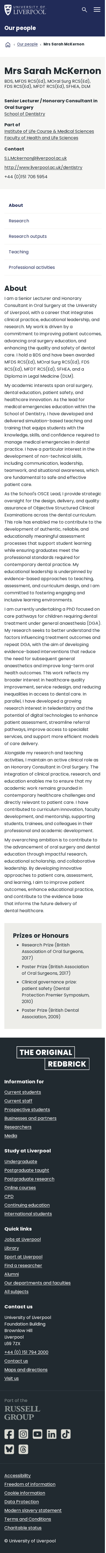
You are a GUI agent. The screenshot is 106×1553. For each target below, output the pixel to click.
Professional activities (32, 267)
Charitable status (23, 1528)
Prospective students (27, 1109)
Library (11, 1248)
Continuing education (27, 1205)
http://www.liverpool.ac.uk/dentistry (43, 167)
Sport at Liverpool (23, 1257)
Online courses (20, 1188)
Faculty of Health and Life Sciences (41, 138)
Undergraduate (20, 1161)
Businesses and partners (30, 1118)
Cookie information (24, 1493)
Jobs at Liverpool (22, 1239)
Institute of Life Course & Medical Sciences (49, 131)
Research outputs (28, 236)
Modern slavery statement (33, 1510)
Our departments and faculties (37, 1283)
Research (19, 221)
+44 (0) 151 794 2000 (26, 1352)
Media (10, 1136)
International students (28, 1214)
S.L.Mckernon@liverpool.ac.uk (35, 158)
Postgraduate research (29, 1179)
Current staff (18, 1101)
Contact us (16, 1361)
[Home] (40, 9)
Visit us (11, 1378)
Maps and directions (26, 1370)
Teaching (19, 252)
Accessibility (17, 1475)
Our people (20, 28)
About (16, 205)
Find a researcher (23, 1265)
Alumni (11, 1274)
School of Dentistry (24, 114)
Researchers (18, 1127)
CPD (9, 1196)
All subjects (16, 1291)
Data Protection (21, 1502)
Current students (22, 1092)
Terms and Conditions (27, 1519)
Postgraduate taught (26, 1170)
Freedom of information (29, 1484)
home (7, 44)
